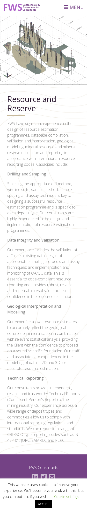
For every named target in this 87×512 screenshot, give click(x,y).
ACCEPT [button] (43, 504)
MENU (76, 7)
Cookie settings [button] (66, 496)
